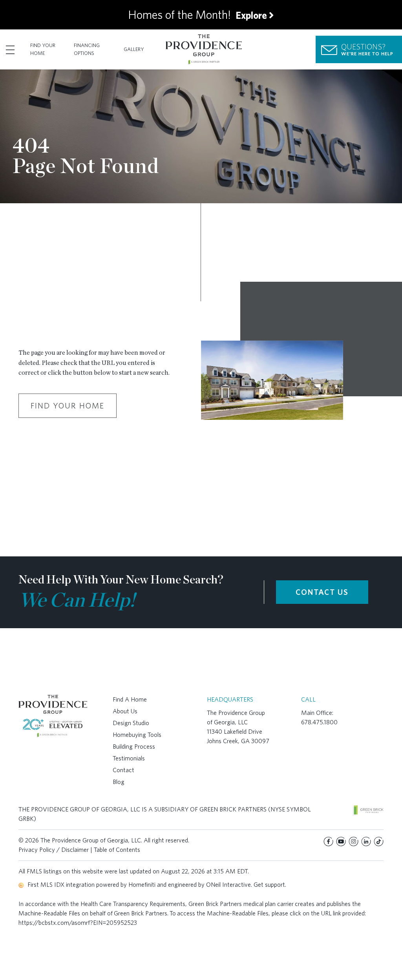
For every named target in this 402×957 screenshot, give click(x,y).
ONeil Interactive (228, 884)
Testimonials (129, 758)
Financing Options (87, 49)
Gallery (134, 49)
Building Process (134, 746)
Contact (123, 770)
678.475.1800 (319, 722)
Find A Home (130, 699)
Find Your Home (42, 49)
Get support (269, 884)
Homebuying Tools (137, 734)
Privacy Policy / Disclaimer (53, 849)
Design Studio (131, 723)
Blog (118, 782)
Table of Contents (117, 849)
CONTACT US (322, 592)
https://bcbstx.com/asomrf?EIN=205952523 (77, 922)
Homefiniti (141, 884)
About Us (125, 711)
